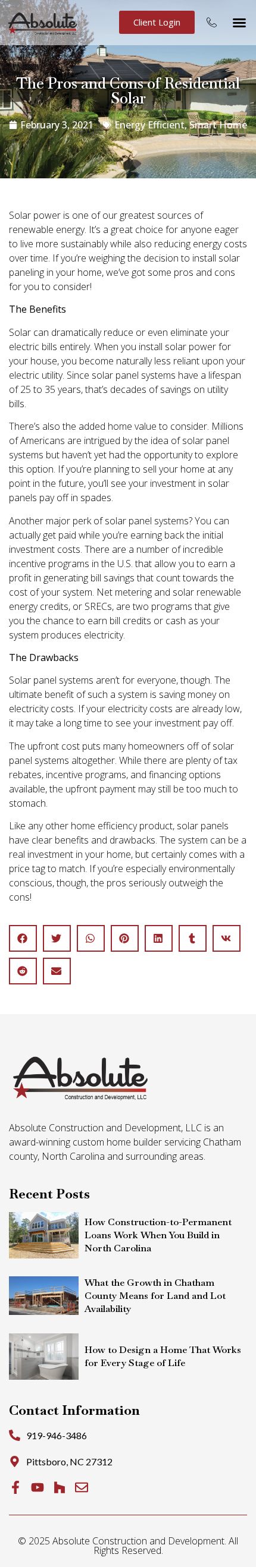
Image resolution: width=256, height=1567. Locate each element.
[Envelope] (81, 1487)
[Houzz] (59, 1487)
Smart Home (218, 124)
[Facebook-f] (15, 1487)
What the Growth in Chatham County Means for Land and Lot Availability (155, 1295)
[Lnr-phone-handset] (212, 22)
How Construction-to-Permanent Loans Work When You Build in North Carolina (158, 1235)
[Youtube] (37, 1487)
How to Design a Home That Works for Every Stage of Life (163, 1356)
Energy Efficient (149, 124)
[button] (239, 22)
